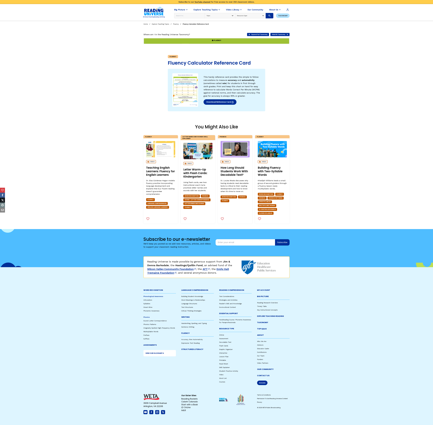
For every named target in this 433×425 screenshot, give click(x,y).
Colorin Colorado (189, 401)
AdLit (183, 410)
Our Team (260, 356)
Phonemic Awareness (151, 311)
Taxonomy (283, 16)
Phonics (223, 137)
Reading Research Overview (267, 303)
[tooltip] (2, 190)
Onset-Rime (147, 307)
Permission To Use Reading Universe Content (272, 399)
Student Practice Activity (228, 371)
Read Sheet (223, 364)
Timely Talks (262, 306)
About (260, 335)
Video (221, 375)
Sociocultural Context (227, 307)
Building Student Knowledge (192, 296)
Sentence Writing (187, 327)
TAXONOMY (262, 322)
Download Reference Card (218, 103)
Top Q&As (262, 328)
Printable (222, 360)
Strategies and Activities (228, 300)
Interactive (223, 353)
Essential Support (228, 313)
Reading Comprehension (231, 290)
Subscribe (282, 242)
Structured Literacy (192, 349)
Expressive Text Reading (190, 343)
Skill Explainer (224, 367)
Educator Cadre (263, 348)
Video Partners (262, 363)
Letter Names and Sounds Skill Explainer (195, 137)
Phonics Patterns (149, 324)
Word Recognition (153, 290)
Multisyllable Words (150, 331)
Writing (185, 317)
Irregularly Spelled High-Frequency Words (159, 328)
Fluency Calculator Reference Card (196, 24)
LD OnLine (186, 407)
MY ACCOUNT (263, 290)
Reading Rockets (189, 398)
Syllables (146, 303)
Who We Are (261, 341)
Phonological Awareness (153, 296)
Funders (260, 359)
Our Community (265, 369)
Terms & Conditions (264, 395)
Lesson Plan (223, 356)
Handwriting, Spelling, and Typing (194, 323)
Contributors (262, 352)
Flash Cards (223, 346)
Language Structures (189, 303)
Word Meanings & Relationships (193, 300)
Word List (223, 378)
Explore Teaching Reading (270, 316)
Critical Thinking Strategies (191, 311)
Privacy (259, 402)
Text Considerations (226, 296)
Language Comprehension (194, 290)
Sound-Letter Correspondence (155, 321)
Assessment (223, 338)
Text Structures (187, 307)
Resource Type (226, 328)
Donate (262, 383)
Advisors (260, 345)
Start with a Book (189, 404)
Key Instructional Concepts (267, 310)
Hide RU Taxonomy (278, 34)
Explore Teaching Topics (160, 24)
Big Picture (263, 296)
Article (221, 335)
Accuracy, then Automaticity (192, 339)
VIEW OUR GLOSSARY (153, 353)
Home (145, 24)
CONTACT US (263, 375)
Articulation (147, 300)
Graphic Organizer (226, 349)
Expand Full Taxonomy (259, 34)
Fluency (176, 24)
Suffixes (146, 339)
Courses (222, 382)
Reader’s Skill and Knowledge (230, 303)
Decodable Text (225, 342)
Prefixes (146, 335)
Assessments (150, 345)
